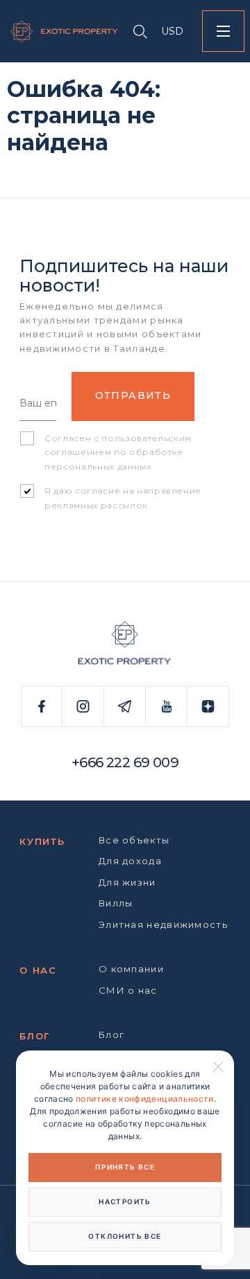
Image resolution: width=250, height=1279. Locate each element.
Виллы (116, 903)
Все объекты (134, 840)
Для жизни (127, 882)
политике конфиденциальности (145, 1098)
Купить (42, 841)
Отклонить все (124, 1236)
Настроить (125, 1201)
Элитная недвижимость (163, 924)
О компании (131, 968)
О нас (38, 970)
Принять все (125, 1167)
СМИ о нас (128, 990)
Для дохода (130, 860)
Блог (34, 1035)
